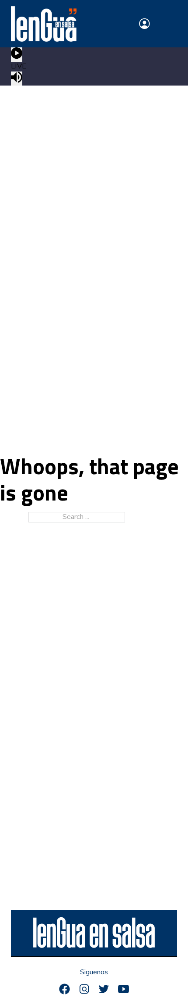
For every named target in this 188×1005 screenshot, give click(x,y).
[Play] (16, 54)
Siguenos (94, 972)
